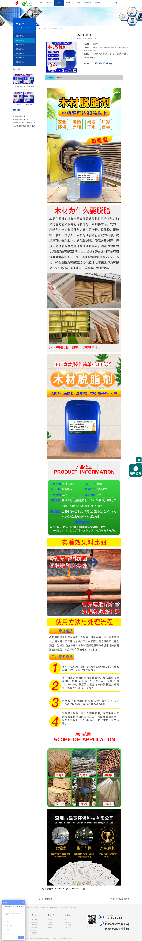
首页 (41, 3)
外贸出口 (50, 919)
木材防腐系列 (20, 62)
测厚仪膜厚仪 (64, 907)
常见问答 (50, 925)
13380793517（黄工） (80, 889)
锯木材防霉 (68, 925)
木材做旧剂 (48, 899)
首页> (44, 28)
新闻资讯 (16, 110)
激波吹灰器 (73, 907)
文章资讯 (68, 3)
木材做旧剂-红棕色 (122, 899)
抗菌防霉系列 (20, 53)
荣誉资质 (97, 3)
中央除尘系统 (44, 907)
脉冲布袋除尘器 (54, 907)
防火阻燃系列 (20, 57)
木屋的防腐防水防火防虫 (20, 119)
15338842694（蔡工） (63, 889)
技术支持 (50, 927)
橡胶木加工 (68, 922)
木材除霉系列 (20, 36)
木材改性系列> (57, 28)
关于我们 (49, 3)
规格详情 (59, 77)
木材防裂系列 (20, 49)
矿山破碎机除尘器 (26, 907)
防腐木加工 (68, 919)
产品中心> (49, 28)
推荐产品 (16, 69)
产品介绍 (50, 77)
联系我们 (88, 3)
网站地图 (71, 938)
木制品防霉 (68, 927)
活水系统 (36, 907)
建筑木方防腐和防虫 (19, 116)
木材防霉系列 (20, 44)
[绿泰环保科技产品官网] (20, 3)
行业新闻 (50, 922)
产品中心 (59, 3)
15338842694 (100, 63)
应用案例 (78, 3)
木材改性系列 (20, 40)
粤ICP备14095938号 (62, 938)
